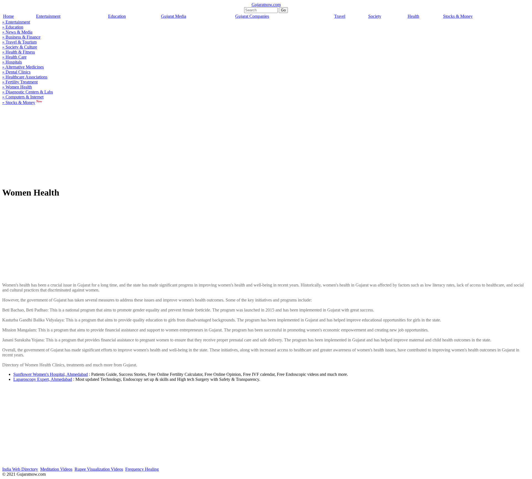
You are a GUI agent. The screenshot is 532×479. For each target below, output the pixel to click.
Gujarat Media (173, 16)
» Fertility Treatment (20, 82)
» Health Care (14, 57)
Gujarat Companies (252, 16)
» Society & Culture (19, 47)
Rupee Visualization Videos (99, 469)
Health (413, 16)
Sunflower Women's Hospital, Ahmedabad (50, 374)
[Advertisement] (168, 147)
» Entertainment (16, 22)
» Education (12, 27)
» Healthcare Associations (24, 77)
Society (374, 16)
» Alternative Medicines (23, 67)
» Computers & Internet (23, 97)
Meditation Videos (56, 469)
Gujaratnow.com (266, 4)
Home (8, 16)
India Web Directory (20, 469)
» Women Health (17, 87)
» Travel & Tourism (19, 42)
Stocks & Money (458, 16)
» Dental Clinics (16, 72)
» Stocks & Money (18, 102)
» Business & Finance (21, 37)
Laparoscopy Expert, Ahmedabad (42, 379)
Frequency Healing (142, 469)
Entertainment (48, 16)
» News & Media (17, 32)
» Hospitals (12, 62)
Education (117, 16)
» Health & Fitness (18, 52)
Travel (339, 16)
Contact (524, 474)
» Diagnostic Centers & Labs (27, 92)
